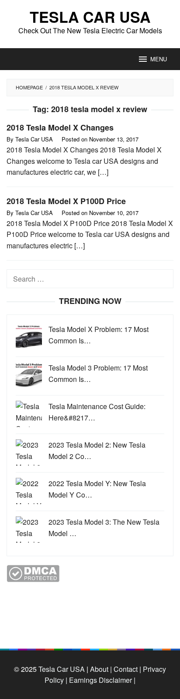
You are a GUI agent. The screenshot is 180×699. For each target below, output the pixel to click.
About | (101, 669)
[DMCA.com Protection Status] (33, 573)
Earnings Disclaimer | (101, 680)
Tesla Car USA (90, 16)
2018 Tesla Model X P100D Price (66, 201)
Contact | (126, 669)
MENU (158, 59)
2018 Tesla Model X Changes (60, 127)
